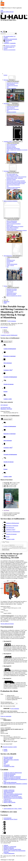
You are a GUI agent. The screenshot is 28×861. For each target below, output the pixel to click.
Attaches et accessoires (9, 791)
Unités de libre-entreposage (10, 782)
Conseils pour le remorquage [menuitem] (13, 109)
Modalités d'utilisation (9, 848)
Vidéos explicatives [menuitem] (11, 84)
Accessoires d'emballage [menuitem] (12, 222)
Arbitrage (6, 845)
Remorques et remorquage (10, 356)
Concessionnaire (7, 818)
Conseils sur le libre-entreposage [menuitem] (13, 187)
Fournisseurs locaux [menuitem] (11, 260)
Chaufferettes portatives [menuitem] (12, 293)
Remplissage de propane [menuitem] (12, 289)
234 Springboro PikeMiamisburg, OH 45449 (6, 408)
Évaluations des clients (9, 766)
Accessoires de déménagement (10, 376)
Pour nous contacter (8, 757)
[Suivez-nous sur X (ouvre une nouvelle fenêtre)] (5, 831)
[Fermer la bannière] (2, 1)
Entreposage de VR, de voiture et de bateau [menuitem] (16, 180)
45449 (5, 302)
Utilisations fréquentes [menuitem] (11, 147)
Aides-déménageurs (17, 255)
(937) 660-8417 (4, 327)
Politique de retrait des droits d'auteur (12, 849)
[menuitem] (17, 106)
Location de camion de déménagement (13, 772)
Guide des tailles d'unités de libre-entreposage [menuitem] (16, 182)
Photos (6, 332)
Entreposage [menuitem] (6, 171)
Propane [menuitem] (5, 286)
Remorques (11, 79)
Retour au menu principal (13, 81)
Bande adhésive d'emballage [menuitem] (12, 227)
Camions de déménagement (10, 348)
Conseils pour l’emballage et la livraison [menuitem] (17, 149)
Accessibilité (7, 765)
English (5, 749)
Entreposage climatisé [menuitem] (11, 179)
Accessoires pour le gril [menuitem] (12, 290)
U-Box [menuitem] (8, 141)
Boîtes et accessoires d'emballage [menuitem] (10, 201)
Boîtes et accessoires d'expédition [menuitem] (14, 223)
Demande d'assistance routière (9, 746)
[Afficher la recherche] (4, 32)
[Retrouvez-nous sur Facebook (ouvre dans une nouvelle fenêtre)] (5, 822)
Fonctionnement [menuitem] (10, 261)
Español (5, 750)
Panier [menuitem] (7, 41)
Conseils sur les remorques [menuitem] (12, 85)
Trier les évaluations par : (6, 702)
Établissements (9, 853)
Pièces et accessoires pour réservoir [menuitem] (14, 295)
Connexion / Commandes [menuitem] (10, 43)
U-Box (17, 141)
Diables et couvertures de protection (12, 778)
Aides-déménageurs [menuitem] (8, 255)
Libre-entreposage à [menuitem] (12, 175)
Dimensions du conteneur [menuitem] (12, 152)
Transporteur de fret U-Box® (10, 819)
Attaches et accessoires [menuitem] (11, 88)
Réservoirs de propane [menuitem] (11, 294)
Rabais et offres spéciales (9, 802)
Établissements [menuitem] (8, 40)
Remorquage (6, 103)
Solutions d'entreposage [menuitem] (12, 229)
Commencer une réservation (12, 106)
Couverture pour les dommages (11, 795)
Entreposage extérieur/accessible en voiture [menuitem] (16, 183)
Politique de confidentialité (10, 846)
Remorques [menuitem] (6, 79)
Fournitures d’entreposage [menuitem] (12, 188)
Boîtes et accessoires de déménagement (13, 794)
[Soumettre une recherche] (16, 34)
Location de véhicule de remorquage (12, 776)
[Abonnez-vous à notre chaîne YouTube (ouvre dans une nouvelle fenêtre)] (5, 833)
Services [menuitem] (8, 262)
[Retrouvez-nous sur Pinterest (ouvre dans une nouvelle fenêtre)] (5, 827)
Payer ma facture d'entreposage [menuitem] (13, 184)
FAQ (5, 763)
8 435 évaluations (12, 321)
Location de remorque (9, 775)
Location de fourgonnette (9, 774)
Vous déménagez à (7, 548)
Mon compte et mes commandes (11, 759)
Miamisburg (6, 301)
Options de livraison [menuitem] (11, 145)
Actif (2, 10)
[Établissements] (6, 32)
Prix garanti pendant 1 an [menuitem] (9, 36)
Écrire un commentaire (6, 716)
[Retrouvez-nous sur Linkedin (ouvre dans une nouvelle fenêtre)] (5, 829)
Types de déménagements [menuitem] (12, 264)
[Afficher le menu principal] (2, 13)
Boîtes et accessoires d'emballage (11, 218)
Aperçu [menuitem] (8, 258)
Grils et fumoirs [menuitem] (10, 291)
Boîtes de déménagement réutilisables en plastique (15, 783)
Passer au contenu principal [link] (7, 11)
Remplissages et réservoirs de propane (13, 796)
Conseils (6, 762)
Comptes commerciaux (9, 790)
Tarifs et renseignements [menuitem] (12, 144)
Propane (10, 286)
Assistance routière (8, 758)
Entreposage (12, 171)
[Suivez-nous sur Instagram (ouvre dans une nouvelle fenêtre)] (5, 825)
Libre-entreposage (8, 362)
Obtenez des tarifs (5, 549)
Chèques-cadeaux (8, 801)
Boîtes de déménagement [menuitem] (12, 221)
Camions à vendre (8, 398)
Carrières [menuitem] (6, 37)
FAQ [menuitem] (8, 86)
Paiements (6, 761)
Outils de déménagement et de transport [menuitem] (15, 226)
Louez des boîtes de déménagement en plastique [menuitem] (17, 230)
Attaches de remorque (9, 384)
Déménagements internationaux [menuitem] (13, 148)
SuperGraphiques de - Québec (13, 808)
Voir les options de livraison (7, 623)
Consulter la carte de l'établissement (9, 335)
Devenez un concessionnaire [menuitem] (10, 39)
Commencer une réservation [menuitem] (12, 82)
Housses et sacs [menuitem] (10, 225)
